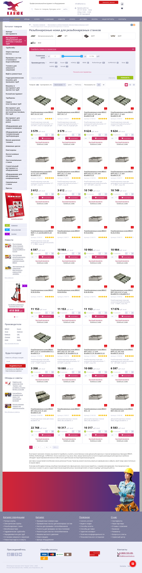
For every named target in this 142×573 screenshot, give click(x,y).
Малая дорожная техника (13, 141)
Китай (64, 66)
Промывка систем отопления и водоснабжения (13, 60)
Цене (70, 85)
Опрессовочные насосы (12, 53)
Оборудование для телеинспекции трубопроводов (14, 134)
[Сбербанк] (60, 554)
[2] (16, 316)
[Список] (130, 84)
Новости (61, 19)
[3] (17, 316)
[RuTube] (12, 554)
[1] (14, 316)
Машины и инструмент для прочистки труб (13, 88)
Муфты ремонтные (14, 74)
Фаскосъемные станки (12, 155)
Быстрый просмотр (42, 142)
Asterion (20, 332)
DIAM (6, 340)
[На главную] (13, 8)
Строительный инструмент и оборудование (12, 168)
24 (99, 85)
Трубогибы (10, 48)
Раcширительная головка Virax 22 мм (16, 305)
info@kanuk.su (80, 4)
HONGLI (75, 63)
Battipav (7, 334)
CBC (18, 334)
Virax (6, 332)
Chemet (7, 337)
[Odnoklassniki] (16, 554)
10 (46, 447)
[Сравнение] (122, 5)
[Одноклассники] (134, 25)
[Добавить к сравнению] (32, 138)
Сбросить (111, 78)
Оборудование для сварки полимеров (14, 127)
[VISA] (44, 554)
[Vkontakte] (20, 554)
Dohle (19, 340)
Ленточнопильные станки (13, 161)
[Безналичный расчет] (44, 558)
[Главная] (30, 25)
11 (50, 447)
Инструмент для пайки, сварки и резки (13, 120)
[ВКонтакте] (132, 25)
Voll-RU (53, 66)
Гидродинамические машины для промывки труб (15, 80)
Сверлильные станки (11, 183)
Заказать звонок (109, 2)
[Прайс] (133, 84)
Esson (19, 329)
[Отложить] (36, 138)
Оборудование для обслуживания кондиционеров (14, 176)
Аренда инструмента (11, 33)
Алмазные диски (13, 146)
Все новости (9, 278)
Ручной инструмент (14, 94)
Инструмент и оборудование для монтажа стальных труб (14, 41)
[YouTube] (8, 554)
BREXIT (7, 329)
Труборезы (10, 98)
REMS (85, 63)
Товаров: (32, 85)
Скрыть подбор (36, 78)
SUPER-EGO (113, 63)
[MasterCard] (52, 554)
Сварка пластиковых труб (13, 103)
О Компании (49, 19)
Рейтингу (78, 85)
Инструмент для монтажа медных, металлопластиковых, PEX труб (15, 111)
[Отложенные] (123, 9)
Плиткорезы (11, 150)
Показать (125, 78)
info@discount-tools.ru (126, 556)
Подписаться (15, 366)
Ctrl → (56, 447)
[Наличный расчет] (67, 554)
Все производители (12, 343)
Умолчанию (58, 85)
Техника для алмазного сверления (11, 68)
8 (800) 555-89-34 (125, 554)
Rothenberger (98, 63)
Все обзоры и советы (12, 412)
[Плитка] (126, 84)
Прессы (9, 188)
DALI (18, 337)
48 (103, 85)
